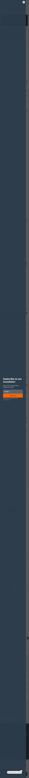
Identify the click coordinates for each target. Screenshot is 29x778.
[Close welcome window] (21, 771)
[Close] (24, 2)
